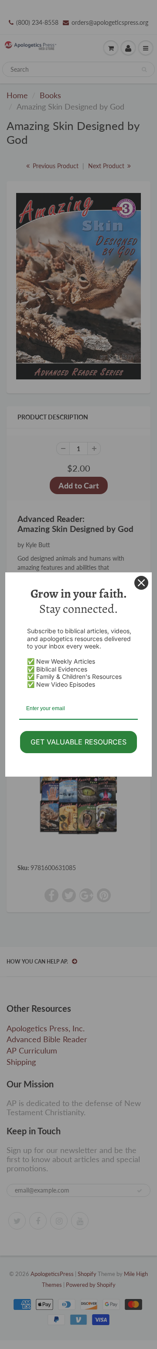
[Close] (141, 582)
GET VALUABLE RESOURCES (78, 742)
